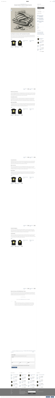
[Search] (0, 1)
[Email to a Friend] (23, 297)
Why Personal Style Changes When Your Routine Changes (41, 16)
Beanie (20, 391)
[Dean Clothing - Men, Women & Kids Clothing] (27, 1)
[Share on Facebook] (21, 297)
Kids (5, 1)
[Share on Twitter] (22, 297)
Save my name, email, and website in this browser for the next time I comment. (21, 365)
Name (12, 362)
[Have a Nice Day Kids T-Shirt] (13, 43)
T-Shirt (20, 393)
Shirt (24, 392)
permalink (29, 299)
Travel (24, 299)
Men (1, 1)
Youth (23, 393)
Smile (26, 392)
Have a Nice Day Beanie (31, 89)
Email (20, 362)
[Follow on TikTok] (39, 391)
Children (22, 391)
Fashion (23, 299)
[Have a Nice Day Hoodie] (20, 43)
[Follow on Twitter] (40, 391)
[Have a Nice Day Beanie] (32, 64)
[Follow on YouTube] (42, 391)
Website (28, 362)
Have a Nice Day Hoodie (18, 46)
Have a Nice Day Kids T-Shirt (12, 46)
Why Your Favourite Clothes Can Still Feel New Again (41, 21)
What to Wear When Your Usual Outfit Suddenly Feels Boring (41, 19)
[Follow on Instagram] (38, 391)
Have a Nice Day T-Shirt (25, 89)
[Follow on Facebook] (37, 391)
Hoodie (20, 392)
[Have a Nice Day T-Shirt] (26, 64)
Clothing (21, 299)
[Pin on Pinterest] (24, 297)
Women (4, 1)
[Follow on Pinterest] (41, 391)
